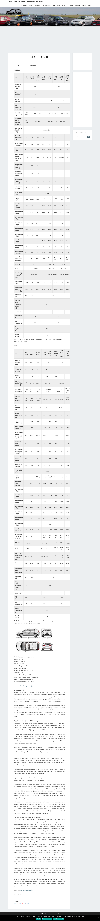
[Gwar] (20, 904)
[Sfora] (27, 904)
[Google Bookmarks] (22, 904)
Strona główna (23, 5)
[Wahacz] (28, 904)
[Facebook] (14, 904)
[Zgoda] (98, 918)
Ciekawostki (37, 5)
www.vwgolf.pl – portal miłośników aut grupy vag (27, 2)
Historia (70, 5)
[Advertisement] (50, 40)
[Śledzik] (25, 904)
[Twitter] (15, 904)
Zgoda (38, 918)
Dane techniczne (46, 5)
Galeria (64, 5)
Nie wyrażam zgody (47, 918)
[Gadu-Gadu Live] (19, 904)
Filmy (58, 5)
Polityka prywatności (59, 918)
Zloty (89, 5)
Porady (84, 5)
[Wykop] (17, 904)
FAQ (54, 5)
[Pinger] (23, 904)
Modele (77, 5)
